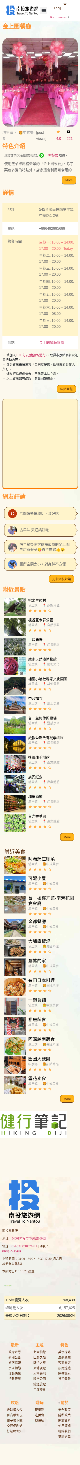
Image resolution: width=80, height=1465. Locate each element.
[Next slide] (78, 1127)
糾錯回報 (66, 389)
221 (70, 139)
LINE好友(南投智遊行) (31, 355)
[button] (43, 10)
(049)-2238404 (11, 1217)
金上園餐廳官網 (51, 343)
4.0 (58, 139)
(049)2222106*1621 (24, 1213)
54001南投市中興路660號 (29, 1205)
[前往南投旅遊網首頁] (22, 10)
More (69, 180)
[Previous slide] (2, 1127)
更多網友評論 (61, 579)
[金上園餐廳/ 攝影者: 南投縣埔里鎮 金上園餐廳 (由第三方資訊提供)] (40, 82)
